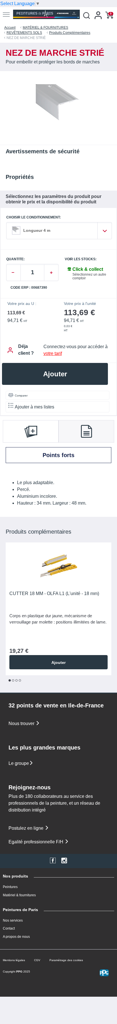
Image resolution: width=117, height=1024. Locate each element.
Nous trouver (22, 723)
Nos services (13, 920)
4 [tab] (20, 680)
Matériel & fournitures (19, 895)
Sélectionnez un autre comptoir (89, 276)
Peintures (10, 887)
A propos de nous (16, 937)
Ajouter (55, 374)
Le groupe (19, 763)
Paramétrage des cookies (66, 960)
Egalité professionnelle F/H (36, 841)
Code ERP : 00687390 (29, 288)
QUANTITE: (15, 259)
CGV (37, 960)
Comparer (21, 395)
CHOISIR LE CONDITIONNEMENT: (33, 217)
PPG (19, 971)
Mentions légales (14, 960)
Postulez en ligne (27, 828)
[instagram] (64, 861)
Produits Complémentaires (69, 33)
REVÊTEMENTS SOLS (24, 33)
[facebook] (53, 861)
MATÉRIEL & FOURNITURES (45, 28)
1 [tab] (10, 680)
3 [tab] (16, 680)
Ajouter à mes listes (34, 406)
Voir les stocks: (81, 259)
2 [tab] (13, 680)
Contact (9, 928)
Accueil (10, 28)
